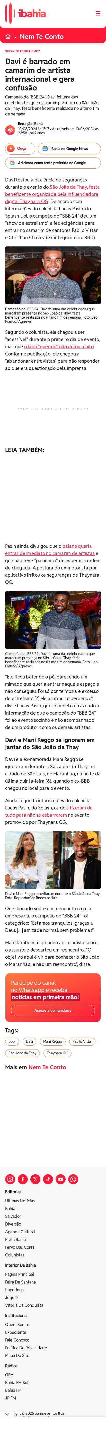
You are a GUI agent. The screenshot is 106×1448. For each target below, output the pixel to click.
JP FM (10, 1398)
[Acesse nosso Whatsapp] (73, 1179)
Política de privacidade (26, 1348)
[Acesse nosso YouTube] (61, 1179)
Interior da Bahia (20, 1265)
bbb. (12, 1041)
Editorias (13, 1192)
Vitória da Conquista (24, 1305)
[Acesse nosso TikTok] (48, 1179)
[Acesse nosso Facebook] (23, 1179)
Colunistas (14, 1255)
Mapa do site (17, 1355)
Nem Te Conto (42, 36)
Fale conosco (17, 1340)
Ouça (21, 148)
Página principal (19, 1274)
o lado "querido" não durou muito (59, 347)
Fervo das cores (19, 1247)
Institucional (16, 1315)
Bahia (10, 1208)
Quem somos (17, 1324)
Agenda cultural (20, 1232)
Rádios (11, 1366)
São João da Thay (22, 1053)
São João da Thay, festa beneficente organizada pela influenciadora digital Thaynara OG (52, 194)
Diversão (13, 1224)
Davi (29, 1041)
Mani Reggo (52, 1041)
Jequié (11, 1297)
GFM (9, 1375)
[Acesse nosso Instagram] (10, 1179)
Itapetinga (14, 1290)
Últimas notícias (20, 1201)
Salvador (13, 1216)
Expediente (15, 1332)
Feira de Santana (20, 1282)
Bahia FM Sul (16, 1382)
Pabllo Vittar (82, 1041)
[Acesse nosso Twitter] (35, 1179)
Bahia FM (13, 1390)
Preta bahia (15, 1239)
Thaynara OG (57, 1053)
